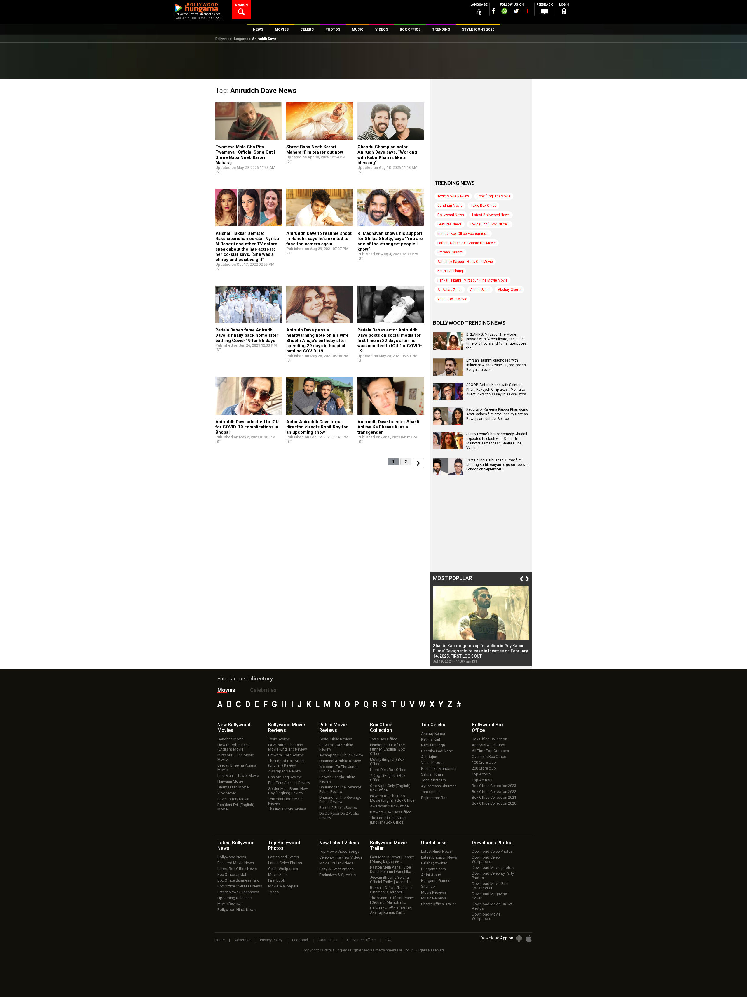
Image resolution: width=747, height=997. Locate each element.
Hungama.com (433, 869)
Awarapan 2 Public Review (341, 755)
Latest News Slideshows (238, 892)
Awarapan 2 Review (284, 771)
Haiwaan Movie (230, 781)
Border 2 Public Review (338, 807)
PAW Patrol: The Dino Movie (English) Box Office (392, 798)
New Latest (339, 842)
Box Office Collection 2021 (494, 797)
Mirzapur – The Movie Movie (235, 757)
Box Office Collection (489, 739)
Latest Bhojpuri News (439, 857)
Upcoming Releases (234, 898)
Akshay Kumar (433, 733)
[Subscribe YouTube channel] (527, 12)
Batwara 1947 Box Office (390, 812)
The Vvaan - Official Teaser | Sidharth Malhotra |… (392, 900)
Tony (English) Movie (493, 196)
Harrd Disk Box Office (388, 769)
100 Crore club (484, 762)
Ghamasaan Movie (233, 787)
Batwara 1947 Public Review (336, 747)
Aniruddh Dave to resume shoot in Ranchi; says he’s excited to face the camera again (319, 238)
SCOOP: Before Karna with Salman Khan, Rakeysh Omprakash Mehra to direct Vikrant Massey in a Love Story (496, 389)
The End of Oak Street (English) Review (286, 763)
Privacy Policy (271, 940)
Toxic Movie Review (453, 196)
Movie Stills (277, 874)
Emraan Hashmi (450, 252)
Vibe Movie (226, 793)
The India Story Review (287, 809)
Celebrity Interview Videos (340, 857)
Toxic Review (279, 739)
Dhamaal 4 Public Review (340, 761)
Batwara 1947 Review (286, 755)
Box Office (381, 727)
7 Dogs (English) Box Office (387, 777)
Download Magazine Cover (489, 896)
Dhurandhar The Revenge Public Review (340, 789)
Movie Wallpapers (283, 886)
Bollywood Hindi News (236, 909)
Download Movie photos (493, 867)
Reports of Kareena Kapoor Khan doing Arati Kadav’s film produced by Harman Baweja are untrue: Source (497, 414)
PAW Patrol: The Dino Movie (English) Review (287, 747)
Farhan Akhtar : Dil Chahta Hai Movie (466, 243)
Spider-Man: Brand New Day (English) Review (288, 790)
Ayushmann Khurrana (439, 786)
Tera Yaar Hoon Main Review (285, 801)
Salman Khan (432, 774)
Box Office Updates (233, 874)
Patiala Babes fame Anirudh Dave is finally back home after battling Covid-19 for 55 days (246, 335)
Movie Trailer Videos (336, 863)
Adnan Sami (480, 290)
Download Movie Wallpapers (486, 916)
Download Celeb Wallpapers (486, 859)
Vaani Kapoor (432, 762)
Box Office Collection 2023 (494, 786)
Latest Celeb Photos (285, 863)
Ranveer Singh (433, 745)
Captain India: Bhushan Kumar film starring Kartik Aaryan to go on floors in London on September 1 (497, 464)
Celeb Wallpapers (283, 868)
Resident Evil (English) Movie (235, 807)
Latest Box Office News (237, 868)
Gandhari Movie (449, 206)
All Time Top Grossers (490, 750)
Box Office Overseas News (239, 886)
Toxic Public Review (335, 739)
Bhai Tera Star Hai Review (289, 783)
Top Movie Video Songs (339, 851)
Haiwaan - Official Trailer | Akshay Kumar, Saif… (391, 910)
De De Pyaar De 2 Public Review (339, 815)
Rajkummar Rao (434, 797)
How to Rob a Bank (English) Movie (233, 747)
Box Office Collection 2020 (494, 803)
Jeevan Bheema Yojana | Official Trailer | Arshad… (390, 879)
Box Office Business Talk (238, 880)
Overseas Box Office (489, 756)
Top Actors (481, 774)
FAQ (388, 940)
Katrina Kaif (430, 739)
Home (219, 940)
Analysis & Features (488, 745)
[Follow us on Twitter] (516, 11)
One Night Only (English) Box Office (390, 788)
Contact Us (328, 940)
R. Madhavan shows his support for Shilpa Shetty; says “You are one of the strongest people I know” (390, 241)
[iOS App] (529, 938)
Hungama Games (435, 880)
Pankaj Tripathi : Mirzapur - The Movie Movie (472, 280)
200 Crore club (484, 768)
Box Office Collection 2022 (494, 791)
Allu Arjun (429, 757)
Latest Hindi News (436, 851)
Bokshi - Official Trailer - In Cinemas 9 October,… (391, 889)
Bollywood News (450, 215)
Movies (226, 690)
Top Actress (482, 780)
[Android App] (519, 938)
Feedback (300, 940)
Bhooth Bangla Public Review (337, 779)
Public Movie (333, 727)
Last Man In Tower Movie (238, 775)
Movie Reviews (229, 904)
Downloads (492, 842)
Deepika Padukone (437, 751)
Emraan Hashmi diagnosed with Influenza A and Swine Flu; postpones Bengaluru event (496, 364)
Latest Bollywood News (491, 215)
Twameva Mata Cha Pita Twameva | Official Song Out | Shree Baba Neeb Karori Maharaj (245, 154)
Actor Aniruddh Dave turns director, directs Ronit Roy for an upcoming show (317, 427)
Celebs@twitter (434, 863)
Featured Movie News (235, 863)
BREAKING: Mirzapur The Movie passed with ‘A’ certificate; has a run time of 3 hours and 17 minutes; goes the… (496, 341)
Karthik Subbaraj (450, 271)
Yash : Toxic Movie (452, 299)
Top (433, 724)
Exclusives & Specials (337, 875)
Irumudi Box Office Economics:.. (463, 234)
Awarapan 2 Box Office (389, 806)
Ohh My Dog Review (285, 777)
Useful (433, 842)
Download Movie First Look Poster (490, 885)
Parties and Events (283, 857)
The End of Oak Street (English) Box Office (388, 820)
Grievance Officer (361, 940)
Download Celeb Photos (492, 851)
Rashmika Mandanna (438, 768)
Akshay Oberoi (509, 290)
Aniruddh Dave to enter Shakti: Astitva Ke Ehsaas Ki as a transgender (388, 427)
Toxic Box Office (483, 206)
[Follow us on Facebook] (493, 11)
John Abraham (433, 780)
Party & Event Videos (336, 869)
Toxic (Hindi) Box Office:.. (489, 224)
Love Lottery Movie (233, 799)
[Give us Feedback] (544, 12)
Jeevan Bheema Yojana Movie (236, 767)
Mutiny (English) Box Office (387, 761)
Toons (273, 892)
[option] (481, 624)
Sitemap (428, 886)
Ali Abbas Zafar (449, 290)
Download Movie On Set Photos (492, 906)
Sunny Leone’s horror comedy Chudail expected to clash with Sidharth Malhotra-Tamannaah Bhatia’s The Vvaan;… (496, 441)
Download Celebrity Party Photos (493, 875)
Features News (449, 224)
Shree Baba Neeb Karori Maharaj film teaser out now (314, 149)
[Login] (564, 12)
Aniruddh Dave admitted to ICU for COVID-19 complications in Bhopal (247, 427)
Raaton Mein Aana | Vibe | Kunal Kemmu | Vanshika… (392, 869)
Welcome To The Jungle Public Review (339, 769)
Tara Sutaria (431, 792)
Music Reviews (433, 898)
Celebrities (263, 690)
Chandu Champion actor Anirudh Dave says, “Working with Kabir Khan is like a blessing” (387, 154)
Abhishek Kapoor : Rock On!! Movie (465, 262)
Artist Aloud (431, 875)
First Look (276, 880)
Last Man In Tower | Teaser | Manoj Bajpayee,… (392, 859)
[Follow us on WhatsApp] (504, 12)
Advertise (242, 940)
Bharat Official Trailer (438, 904)
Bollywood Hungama (231, 39)
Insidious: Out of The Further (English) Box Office (387, 749)
